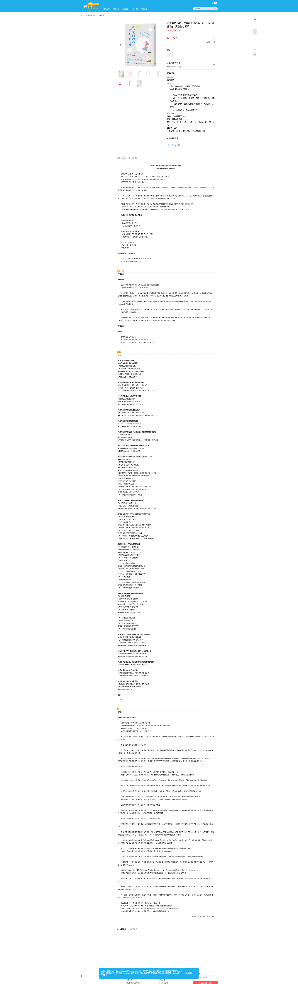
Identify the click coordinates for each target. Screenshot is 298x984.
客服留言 (162, 980)
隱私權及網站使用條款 (133, 983)
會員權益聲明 (163, 983)
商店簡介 (129, 980)
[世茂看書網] (89, 6)
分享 (171, 145)
